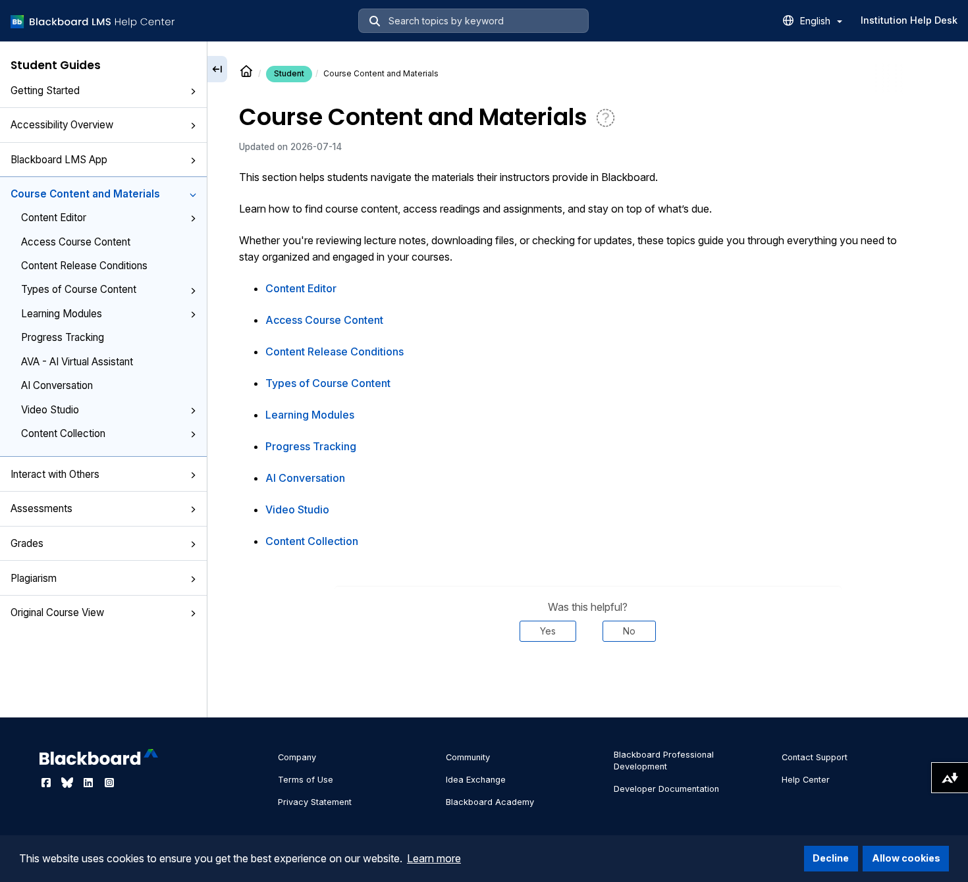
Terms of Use (305, 780)
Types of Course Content (78, 289)
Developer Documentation (666, 789)
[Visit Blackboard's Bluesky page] (68, 782)
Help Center (806, 780)
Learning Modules (61, 313)
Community (468, 757)
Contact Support (814, 757)
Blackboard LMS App (59, 159)
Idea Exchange (476, 780)
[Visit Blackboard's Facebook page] (47, 782)
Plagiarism (34, 578)
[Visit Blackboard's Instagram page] (109, 782)
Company (297, 757)
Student (289, 73)
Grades (27, 543)
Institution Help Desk (909, 20)
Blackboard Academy (490, 802)
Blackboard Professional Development (664, 760)
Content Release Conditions (84, 265)
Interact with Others (55, 474)
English (816, 20)
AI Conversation (57, 385)
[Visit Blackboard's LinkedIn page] (89, 782)
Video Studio (50, 409)
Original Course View (57, 612)
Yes (548, 630)
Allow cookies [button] (906, 858)
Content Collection (63, 433)
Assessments (41, 508)
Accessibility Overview (62, 124)
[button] (193, 91)
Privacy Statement (315, 802)
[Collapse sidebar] (217, 69)
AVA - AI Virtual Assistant (77, 361)
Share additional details (588, 681)
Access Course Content (75, 242)
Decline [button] (831, 858)
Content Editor (53, 217)
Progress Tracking (62, 337)
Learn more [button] (434, 858)
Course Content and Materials (85, 194)
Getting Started (45, 90)
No (629, 630)
